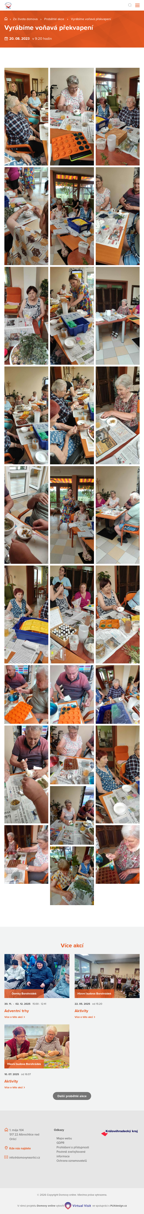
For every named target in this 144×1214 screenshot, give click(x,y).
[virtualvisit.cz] (78, 1205)
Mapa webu (64, 1138)
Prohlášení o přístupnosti (73, 1147)
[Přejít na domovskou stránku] (8, 5)
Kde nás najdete (20, 1148)
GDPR (60, 1143)
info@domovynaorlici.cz (24, 1157)
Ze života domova (25, 19)
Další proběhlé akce (72, 1096)
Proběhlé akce (54, 19)
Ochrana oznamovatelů (72, 1161)
